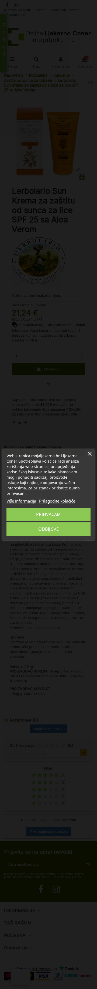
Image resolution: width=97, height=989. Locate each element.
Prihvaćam (48, 514)
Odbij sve (48, 529)
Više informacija (21, 501)
